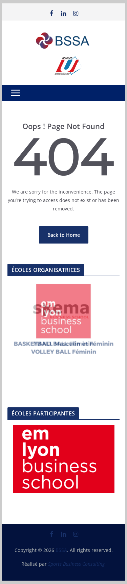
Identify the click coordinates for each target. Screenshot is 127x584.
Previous (16, 318)
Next (111, 318)
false (21, 457)
